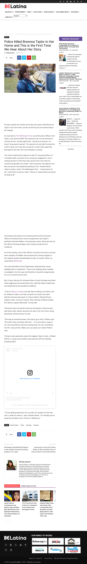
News (29, 12)
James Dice (8, 17)
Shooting (28, 425)
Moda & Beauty (49, 12)
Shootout (36, 425)
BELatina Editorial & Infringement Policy (66, 558)
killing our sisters (17, 292)
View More (71, 149)
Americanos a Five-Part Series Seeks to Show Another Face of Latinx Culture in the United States (43, 449)
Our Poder (74, 12)
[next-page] (9, 520)
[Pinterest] (74, 1)
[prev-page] (5, 520)
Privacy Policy (48, 558)
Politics (12, 34)
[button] (60, 1)
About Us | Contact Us (35, 558)
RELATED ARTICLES (12, 486)
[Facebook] (63, 1)
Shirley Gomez (10, 53)
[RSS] (77, 1)
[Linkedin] (70, 1)
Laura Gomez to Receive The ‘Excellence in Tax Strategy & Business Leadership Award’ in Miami (70, 110)
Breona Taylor (14, 425)
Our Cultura (37, 12)
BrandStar (18, 562)
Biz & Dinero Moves (62, 12)
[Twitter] (81, 1)
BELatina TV (9, 12)
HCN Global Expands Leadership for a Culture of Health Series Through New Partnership (69, 46)
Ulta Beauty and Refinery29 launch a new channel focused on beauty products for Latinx (16, 449)
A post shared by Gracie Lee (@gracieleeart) (30, 405)
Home (6, 34)
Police (22, 425)
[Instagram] (67, 1)
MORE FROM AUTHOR (28, 486)
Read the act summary (34, 562)
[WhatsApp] (34, 58)
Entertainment (20, 12)
